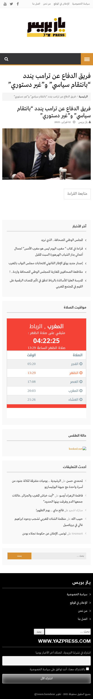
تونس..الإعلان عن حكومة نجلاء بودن (44, 534)
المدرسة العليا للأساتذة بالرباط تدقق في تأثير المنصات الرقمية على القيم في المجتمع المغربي (46, 283)
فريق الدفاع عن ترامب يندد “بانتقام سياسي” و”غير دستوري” (54, 112)
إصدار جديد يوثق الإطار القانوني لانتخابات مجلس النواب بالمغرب (46, 263)
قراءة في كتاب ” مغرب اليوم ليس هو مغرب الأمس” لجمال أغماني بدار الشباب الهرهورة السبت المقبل (48, 252)
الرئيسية (83, 97)
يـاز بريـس (83, 122)
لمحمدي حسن (74, 481)
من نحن (47, 3)
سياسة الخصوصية (81, 3)
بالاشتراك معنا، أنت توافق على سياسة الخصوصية (58, 669)
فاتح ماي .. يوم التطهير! (50, 510)
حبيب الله (77, 519)
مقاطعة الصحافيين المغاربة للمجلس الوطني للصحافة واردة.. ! (46, 272)
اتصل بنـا (36, 3)
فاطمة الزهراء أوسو (71, 496)
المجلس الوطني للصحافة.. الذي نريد (62, 240)
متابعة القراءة (77, 193)
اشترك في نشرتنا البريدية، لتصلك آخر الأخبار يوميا (63, 653)
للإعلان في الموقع (61, 3)
